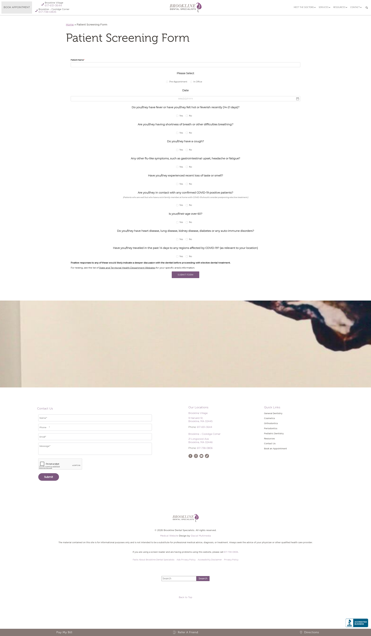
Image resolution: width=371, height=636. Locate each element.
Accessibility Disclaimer (210, 560)
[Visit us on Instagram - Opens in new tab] (196, 456)
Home (70, 24)
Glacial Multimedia (201, 536)
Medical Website (169, 536)
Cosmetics (269, 418)
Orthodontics (271, 423)
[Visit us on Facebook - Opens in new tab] (190, 456)
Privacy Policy (231, 560)
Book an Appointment (275, 449)
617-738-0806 (205, 448)
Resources (339, 7)
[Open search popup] (367, 7)
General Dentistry (273, 413)
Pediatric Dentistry (274, 433)
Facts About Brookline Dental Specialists (153, 560)
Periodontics (270, 428)
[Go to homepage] (185, 7)
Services (323, 7)
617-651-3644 (204, 427)
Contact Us (269, 443)
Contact (355, 7)
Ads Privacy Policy (186, 560)
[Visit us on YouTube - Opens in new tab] (201, 456)
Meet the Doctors (304, 7)
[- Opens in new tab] (207, 456)
